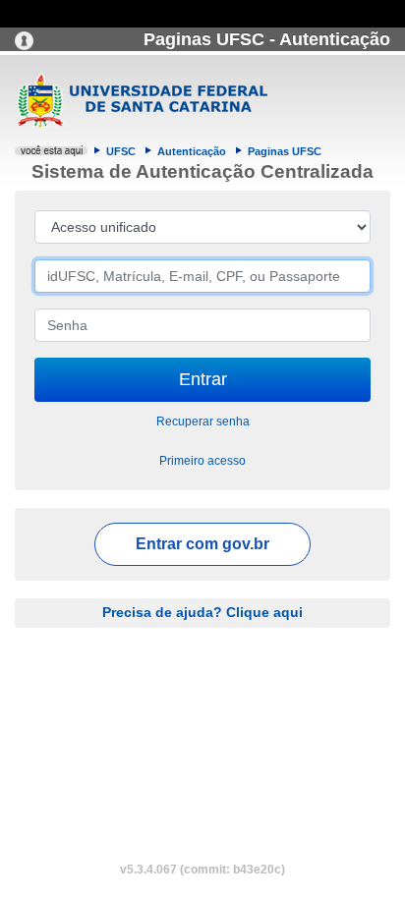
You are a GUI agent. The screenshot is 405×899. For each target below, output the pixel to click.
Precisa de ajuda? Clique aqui (202, 612)
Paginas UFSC (284, 151)
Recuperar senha (203, 421)
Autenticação (191, 151)
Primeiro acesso (202, 461)
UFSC (121, 151)
